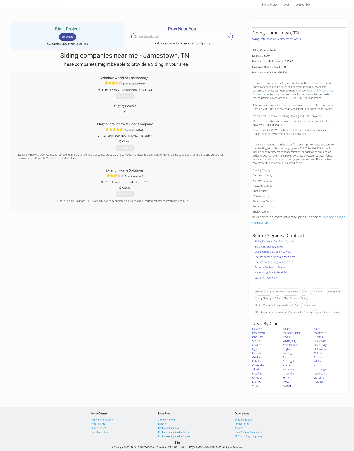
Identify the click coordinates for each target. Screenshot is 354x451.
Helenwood (320, 349)
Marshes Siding (292, 333)
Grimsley (257, 377)
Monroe (256, 381)
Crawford (257, 373)
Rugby (286, 349)
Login (287, 4)
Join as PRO (303, 4)
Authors (239, 428)
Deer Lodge (320, 345)
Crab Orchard (291, 345)
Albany (286, 328)
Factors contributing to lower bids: (274, 262)
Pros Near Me (98, 424)
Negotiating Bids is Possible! (271, 272)
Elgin (255, 349)
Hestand (257, 328)
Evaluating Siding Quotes (269, 246)
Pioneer (318, 357)
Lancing (287, 353)
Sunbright (288, 361)
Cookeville (258, 365)
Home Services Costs (102, 419)
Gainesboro (320, 373)
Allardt (286, 365)
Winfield (318, 361)
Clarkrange (320, 369)
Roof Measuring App (168, 428)
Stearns (318, 337)
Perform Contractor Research (271, 267)
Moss (286, 381)
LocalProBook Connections (249, 432)
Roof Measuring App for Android (174, 436)
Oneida (256, 357)
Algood (287, 385)
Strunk (256, 341)
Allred (255, 369)
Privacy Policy (242, 424)
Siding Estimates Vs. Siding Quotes (275, 241)
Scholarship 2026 (244, 419)
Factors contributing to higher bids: (275, 257)
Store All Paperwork (266, 277)
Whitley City (289, 341)
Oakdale (318, 353)
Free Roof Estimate (101, 432)
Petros (287, 357)
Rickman (319, 381)
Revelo (287, 337)
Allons (317, 365)
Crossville (288, 373)
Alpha (317, 328)
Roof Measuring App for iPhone (174, 432)
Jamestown (258, 333)
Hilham (287, 377)
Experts (162, 424)
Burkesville (320, 341)
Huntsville (257, 353)
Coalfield (257, 345)
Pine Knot (257, 337)
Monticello (320, 333)
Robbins (256, 361)
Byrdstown (289, 369)
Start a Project (270, 4)
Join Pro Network (166, 419)
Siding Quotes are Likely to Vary (273, 251)
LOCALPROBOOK (65, 4)
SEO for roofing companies (248, 436)
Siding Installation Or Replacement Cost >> (277, 39)
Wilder (255, 385)
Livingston (319, 377)
